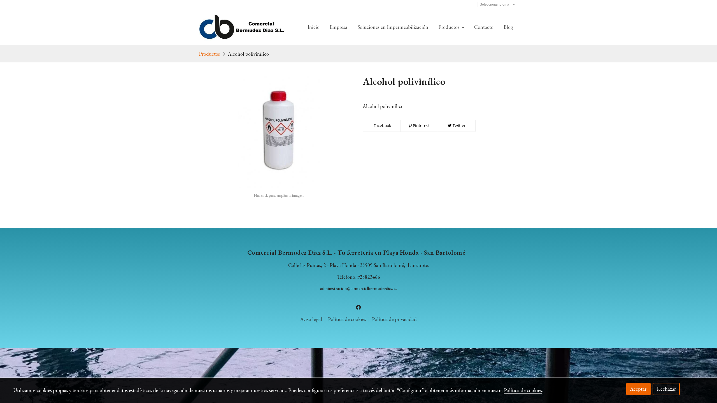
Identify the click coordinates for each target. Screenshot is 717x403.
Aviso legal (311, 319)
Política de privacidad (394, 319)
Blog (508, 27)
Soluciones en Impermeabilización (392, 27)
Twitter (458, 125)
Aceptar (638, 389)
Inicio (314, 27)
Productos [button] (449, 27)
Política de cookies (347, 319)
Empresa (338, 27)
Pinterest (421, 125)
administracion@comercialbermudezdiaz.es (358, 288)
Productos (209, 54)
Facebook (382, 125)
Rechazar (666, 389)
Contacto (483, 27)
